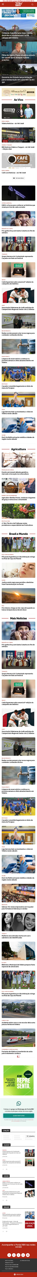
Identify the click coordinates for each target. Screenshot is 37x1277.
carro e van (5, 1020)
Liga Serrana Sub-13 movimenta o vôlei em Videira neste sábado (17, 413)
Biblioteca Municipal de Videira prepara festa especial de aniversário (18, 966)
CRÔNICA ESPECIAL (7, 203)
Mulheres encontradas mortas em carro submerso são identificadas (16, 937)
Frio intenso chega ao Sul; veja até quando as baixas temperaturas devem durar (18, 609)
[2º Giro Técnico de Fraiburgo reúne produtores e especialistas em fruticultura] (18, 511)
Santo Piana (5, 52)
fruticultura (6, 521)
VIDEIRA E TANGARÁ (7, 145)
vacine (3, 435)
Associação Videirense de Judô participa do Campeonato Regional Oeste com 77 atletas (18, 308)
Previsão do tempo (7, 228)
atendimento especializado (10, 1049)
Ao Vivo (18, 99)
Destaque (4, 384)
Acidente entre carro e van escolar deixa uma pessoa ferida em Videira (18, 1023)
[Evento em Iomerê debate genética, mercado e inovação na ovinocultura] (18, 460)
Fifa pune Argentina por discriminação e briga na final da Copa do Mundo (18, 558)
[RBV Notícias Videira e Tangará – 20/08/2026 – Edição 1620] (18, 135)
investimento (6, 1136)
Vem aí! (3, 279)
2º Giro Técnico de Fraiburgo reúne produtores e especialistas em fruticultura (17, 524)
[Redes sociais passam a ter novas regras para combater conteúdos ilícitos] (18, 321)
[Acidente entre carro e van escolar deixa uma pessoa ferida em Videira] (18, 1009)
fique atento (5, 356)
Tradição (4, 254)
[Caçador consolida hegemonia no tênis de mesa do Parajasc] (18, 374)
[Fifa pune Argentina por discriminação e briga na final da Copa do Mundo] (18, 544)
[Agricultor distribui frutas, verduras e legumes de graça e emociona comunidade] (18, 485)
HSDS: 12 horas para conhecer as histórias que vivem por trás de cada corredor (18, 206)
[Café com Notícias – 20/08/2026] (18, 160)
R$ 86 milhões (5, 74)
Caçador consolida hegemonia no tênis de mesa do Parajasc (17, 821)
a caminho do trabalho (9, 1193)
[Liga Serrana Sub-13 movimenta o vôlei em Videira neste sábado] (18, 399)
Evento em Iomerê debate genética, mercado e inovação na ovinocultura (15, 473)
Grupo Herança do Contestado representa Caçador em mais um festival (17, 257)
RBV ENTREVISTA (6, 331)
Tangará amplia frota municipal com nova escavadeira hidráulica (17, 1139)
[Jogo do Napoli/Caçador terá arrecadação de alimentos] (18, 1153)
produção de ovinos (8, 470)
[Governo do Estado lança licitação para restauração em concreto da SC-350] (18, 75)
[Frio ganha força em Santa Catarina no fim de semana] (18, 218)
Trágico (4, 933)
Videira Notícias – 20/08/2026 (13, 123)
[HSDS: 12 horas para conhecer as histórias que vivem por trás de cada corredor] (18, 193)
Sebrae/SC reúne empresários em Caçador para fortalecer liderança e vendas (17, 908)
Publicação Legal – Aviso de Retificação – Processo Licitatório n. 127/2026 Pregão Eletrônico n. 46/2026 (17, 1109)
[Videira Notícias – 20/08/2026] (18, 111)
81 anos (4, 962)
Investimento (6, 1078)
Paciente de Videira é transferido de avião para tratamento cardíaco (17, 1052)
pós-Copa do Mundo (8, 554)
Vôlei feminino (6, 1165)
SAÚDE (3, 580)
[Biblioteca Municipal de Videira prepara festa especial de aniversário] (18, 951)
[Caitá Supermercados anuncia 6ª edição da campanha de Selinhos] (18, 269)
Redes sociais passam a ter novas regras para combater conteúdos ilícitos (18, 334)
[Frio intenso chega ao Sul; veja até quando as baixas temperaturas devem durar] (18, 595)
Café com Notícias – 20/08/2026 (14, 173)
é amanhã (4, 30)
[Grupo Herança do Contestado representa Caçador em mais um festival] (18, 244)
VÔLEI (3, 409)
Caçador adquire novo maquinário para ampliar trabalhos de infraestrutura (16, 1081)
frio (3, 605)
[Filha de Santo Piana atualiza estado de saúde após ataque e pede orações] (18, 53)
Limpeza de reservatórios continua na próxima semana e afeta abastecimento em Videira (18, 360)
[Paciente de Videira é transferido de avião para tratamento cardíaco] (18, 1037)
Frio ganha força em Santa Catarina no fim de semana (18, 645)
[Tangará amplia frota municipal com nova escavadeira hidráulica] (18, 1124)
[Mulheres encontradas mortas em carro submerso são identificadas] (18, 922)
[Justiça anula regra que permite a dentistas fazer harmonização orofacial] (18, 570)
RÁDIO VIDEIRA (5, 121)
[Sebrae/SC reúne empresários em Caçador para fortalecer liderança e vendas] (18, 893)
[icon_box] (18, 1275)
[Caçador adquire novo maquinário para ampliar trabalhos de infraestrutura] (18, 1066)
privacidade (16, 1265)
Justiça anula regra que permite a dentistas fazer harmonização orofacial (17, 583)
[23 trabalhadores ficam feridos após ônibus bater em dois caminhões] (18, 1182)
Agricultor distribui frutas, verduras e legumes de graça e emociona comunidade (18, 498)
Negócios (4, 904)
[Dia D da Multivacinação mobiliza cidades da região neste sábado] (18, 425)
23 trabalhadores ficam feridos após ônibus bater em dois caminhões (17, 1197)
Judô (3, 305)
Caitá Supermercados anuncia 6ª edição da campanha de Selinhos (17, 283)
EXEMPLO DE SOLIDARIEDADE (9, 495)
